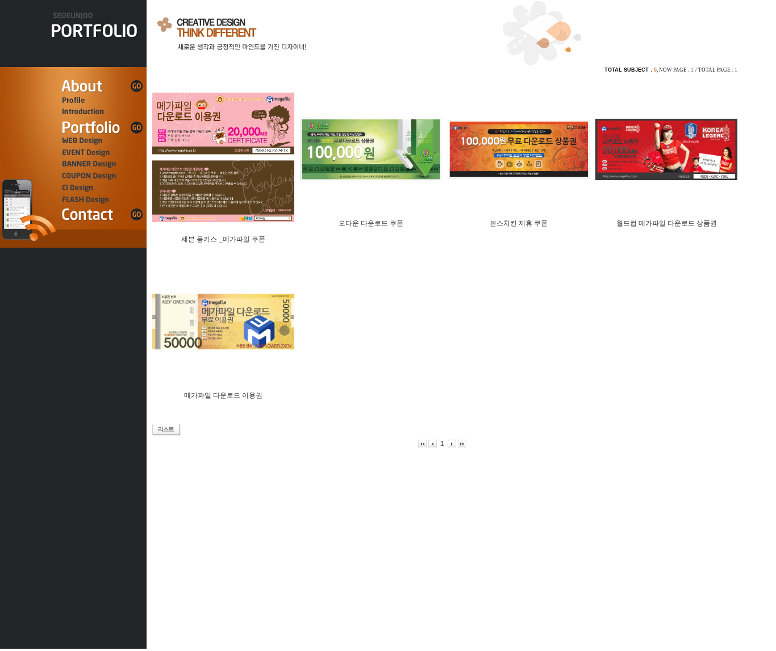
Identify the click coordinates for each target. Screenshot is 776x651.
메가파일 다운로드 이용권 (223, 395)
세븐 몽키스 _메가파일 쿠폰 (223, 239)
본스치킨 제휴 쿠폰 (519, 223)
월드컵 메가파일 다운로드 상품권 (666, 223)
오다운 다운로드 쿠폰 (371, 223)
